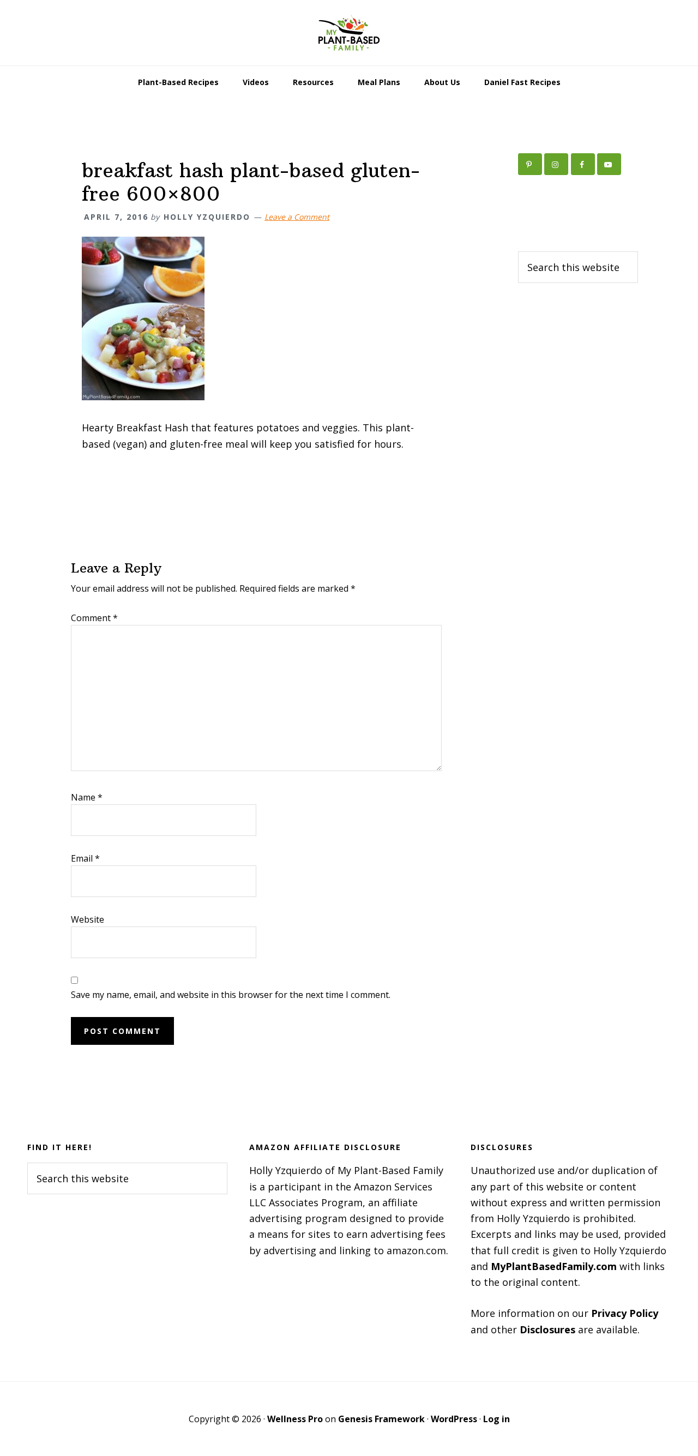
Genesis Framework (381, 1419)
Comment (94, 618)
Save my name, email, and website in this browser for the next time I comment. (230, 995)
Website (87, 919)
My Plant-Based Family (349, 33)
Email (85, 858)
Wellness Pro (295, 1419)
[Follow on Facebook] (583, 164)
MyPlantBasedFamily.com (554, 1266)
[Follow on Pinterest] (530, 164)
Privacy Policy (624, 1313)
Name (87, 797)
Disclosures (547, 1329)
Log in (496, 1419)
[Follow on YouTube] (609, 164)
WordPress (454, 1419)
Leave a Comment (296, 217)
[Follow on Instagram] (556, 164)
